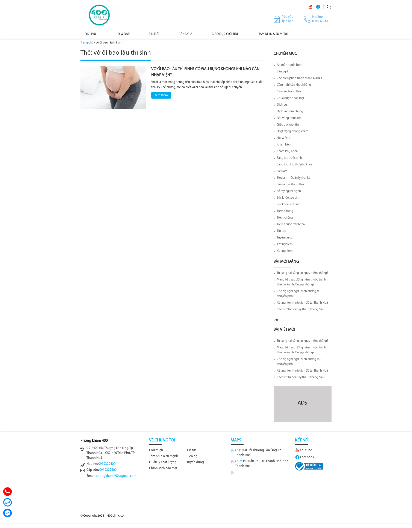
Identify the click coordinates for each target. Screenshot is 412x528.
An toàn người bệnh (290, 65)
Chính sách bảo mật (163, 468)
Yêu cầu (287, 17)
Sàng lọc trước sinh (289, 158)
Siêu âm (282, 171)
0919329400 (106, 464)
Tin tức (154, 34)
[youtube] (310, 6)
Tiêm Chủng (285, 211)
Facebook (307, 457)
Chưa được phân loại (290, 98)
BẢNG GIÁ (185, 34)
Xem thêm (161, 95)
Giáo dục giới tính (225, 34)
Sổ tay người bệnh (289, 191)
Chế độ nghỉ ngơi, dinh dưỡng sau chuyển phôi (299, 294)
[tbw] (309, 466)
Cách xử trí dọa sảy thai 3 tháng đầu (300, 309)
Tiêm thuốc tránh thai (291, 224)
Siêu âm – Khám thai (290, 184)
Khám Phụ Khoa (287, 151)
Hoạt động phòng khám (292, 131)
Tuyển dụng (284, 237)
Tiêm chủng (285, 217)
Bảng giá (282, 71)
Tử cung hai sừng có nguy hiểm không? (302, 273)
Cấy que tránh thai (289, 91)
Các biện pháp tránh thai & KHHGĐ (300, 78)
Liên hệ (192, 456)
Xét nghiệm (285, 244)
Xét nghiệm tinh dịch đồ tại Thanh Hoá (302, 302)
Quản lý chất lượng (162, 462)
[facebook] (318, 6)
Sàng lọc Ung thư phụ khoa (294, 164)
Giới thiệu (156, 450)
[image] (113, 87)
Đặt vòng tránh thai (289, 118)
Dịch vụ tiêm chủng (290, 111)
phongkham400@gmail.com (116, 476)
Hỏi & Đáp (122, 34)
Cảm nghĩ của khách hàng (294, 85)
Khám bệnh (284, 144)
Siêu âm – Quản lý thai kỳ (293, 178)
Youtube (305, 450)
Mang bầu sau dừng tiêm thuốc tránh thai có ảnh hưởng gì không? (301, 282)
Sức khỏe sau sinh (288, 198)
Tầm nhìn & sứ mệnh (163, 456)
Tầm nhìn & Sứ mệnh (273, 34)
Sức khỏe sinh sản (288, 204)
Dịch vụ (90, 34)
